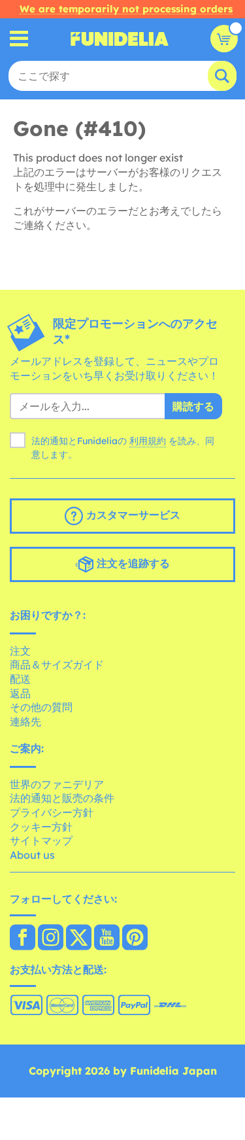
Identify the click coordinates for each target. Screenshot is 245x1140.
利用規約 (147, 441)
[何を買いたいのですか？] (19, 39)
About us (32, 854)
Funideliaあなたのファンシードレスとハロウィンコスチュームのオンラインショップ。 (120, 38)
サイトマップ (41, 840)
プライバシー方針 (51, 812)
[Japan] (22, 938)
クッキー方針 (41, 826)
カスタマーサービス (131, 514)
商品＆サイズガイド (57, 664)
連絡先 (25, 721)
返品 (20, 693)
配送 (20, 678)
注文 (20, 650)
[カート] (224, 38)
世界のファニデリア (57, 784)
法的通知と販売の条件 (62, 797)
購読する (193, 406)
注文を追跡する (131, 563)
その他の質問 (41, 707)
